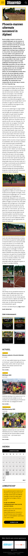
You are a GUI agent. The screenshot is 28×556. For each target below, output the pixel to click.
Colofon (18, 553)
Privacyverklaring (11, 553)
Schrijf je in (14, 522)
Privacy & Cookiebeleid (18, 552)
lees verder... (6, 370)
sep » (24, 480)
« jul (3, 480)
